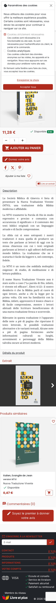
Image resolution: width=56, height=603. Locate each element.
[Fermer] (51, 5)
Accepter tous (28, 86)
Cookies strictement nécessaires (25, 34)
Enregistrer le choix (28, 80)
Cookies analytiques (18, 50)
